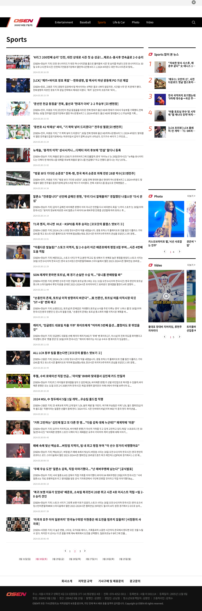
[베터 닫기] (194, 2)
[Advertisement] (172, 164)
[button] (165, 251)
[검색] (194, 22)
